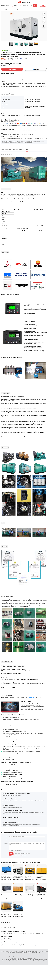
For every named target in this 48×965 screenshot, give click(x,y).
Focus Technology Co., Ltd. (22, 958)
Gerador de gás (38, 925)
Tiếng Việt (36, 956)
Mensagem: (6, 843)
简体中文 (12, 954)
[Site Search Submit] (35, 5)
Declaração (7, 951)
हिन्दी (23, 956)
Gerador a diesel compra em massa (28, 944)
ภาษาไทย (27, 956)
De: (7, 836)
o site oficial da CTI (31, 697)
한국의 (10, 956)
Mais (2, 947)
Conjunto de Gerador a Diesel (16, 938)
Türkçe (31, 956)
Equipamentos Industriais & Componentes (13, 9)
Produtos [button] (15, 5)
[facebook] (36, 952)
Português (40, 954)
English (8, 954)
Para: (7, 839)
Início (2, 9)
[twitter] (39, 952)
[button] (2, 2)
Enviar (11, 853)
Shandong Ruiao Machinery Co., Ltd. (11, 58)
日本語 (22, 954)
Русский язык (5, 956)
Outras (14, 927)
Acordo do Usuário (14, 951)
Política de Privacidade (23, 951)
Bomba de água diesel (28, 925)
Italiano (44, 954)
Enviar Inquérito (12, 69)
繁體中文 (17, 954)
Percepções (25, 952)
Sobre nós (2, 951)
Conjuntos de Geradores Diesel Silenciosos (10, 944)
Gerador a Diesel (5, 938)
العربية (14, 956)
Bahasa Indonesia (42, 956)
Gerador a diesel (4, 925)
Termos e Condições (41, 960)
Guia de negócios (32, 952)
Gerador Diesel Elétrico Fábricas (8, 941)
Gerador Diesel (39, 9)
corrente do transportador (6, 927)
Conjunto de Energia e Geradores (28, 9)
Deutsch (35, 954)
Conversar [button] (36, 69)
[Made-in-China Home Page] (24, 2)
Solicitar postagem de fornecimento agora (17, 855)
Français (25, 954)
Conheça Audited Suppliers (17, 952)
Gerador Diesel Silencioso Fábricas (23, 941)
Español (30, 954)
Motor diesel (15, 925)
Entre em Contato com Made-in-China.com (35, 951)
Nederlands (19, 956)
